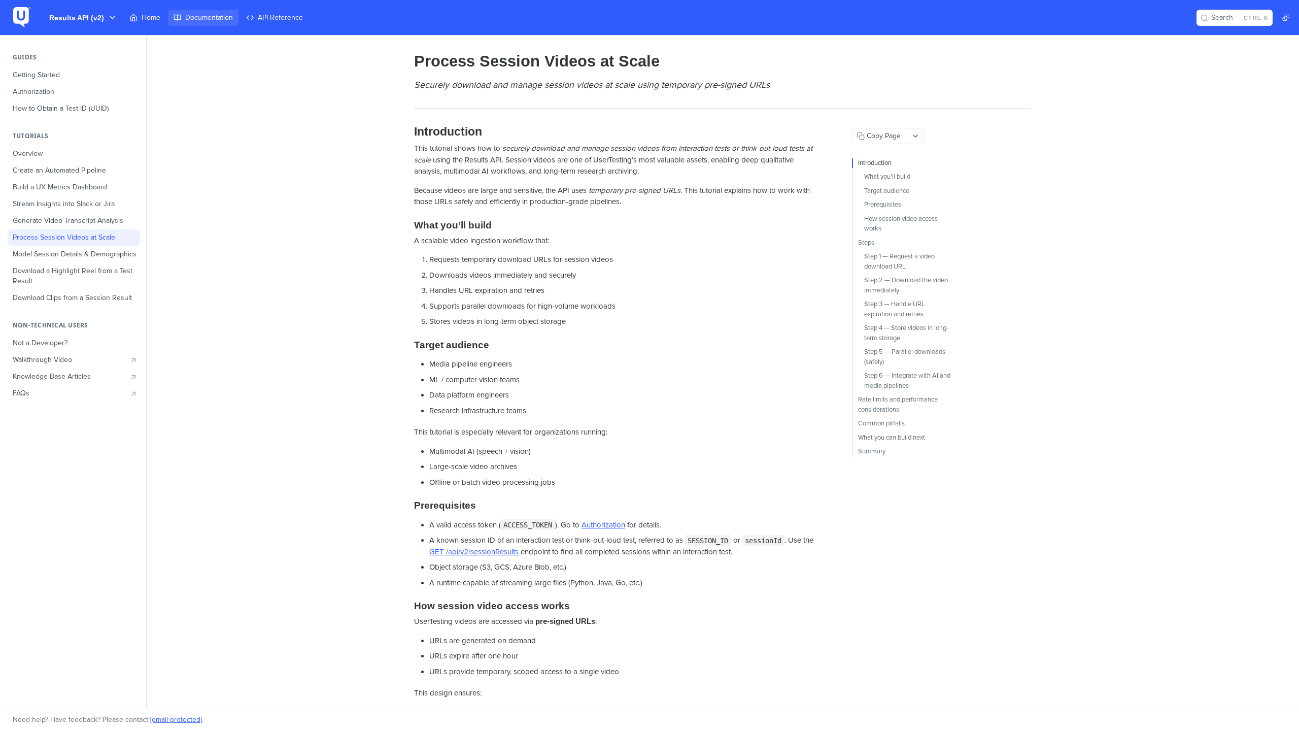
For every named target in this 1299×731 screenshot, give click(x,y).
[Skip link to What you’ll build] (407, 225)
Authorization (603, 524)
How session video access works (901, 224)
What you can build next (891, 438)
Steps (866, 243)
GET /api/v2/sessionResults (475, 551)
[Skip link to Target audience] (407, 344)
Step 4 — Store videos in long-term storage (906, 333)
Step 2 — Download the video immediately (906, 285)
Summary (871, 451)
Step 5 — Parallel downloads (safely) (904, 357)
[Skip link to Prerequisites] (407, 505)
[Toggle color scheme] (1286, 18)
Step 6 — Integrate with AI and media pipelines (907, 381)
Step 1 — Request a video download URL (899, 261)
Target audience (886, 191)
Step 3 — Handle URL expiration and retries (894, 309)
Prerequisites (882, 205)
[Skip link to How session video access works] (407, 606)
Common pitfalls (881, 423)
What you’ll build (887, 177)
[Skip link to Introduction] (407, 132)
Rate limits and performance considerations (898, 404)
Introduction (875, 163)
